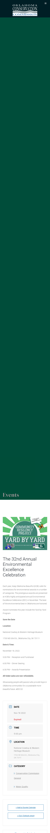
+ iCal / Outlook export (25, 816)
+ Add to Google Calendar (26, 807)
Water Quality (22, 786)
